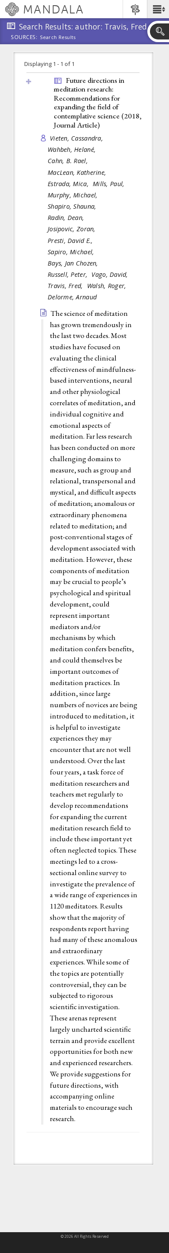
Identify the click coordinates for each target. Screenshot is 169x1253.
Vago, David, (110, 274)
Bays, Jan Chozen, (74, 263)
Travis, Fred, (66, 286)
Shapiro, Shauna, (73, 206)
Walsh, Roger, (107, 286)
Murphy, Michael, (74, 195)
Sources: (24, 38)
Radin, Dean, (67, 217)
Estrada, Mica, (69, 184)
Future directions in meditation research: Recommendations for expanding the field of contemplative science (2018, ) (98, 102)
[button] (158, 9)
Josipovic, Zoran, (73, 229)
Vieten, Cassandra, (77, 138)
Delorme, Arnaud (72, 297)
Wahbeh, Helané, (73, 149)
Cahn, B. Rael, (69, 161)
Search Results (58, 37)
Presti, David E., (71, 240)
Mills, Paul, (110, 184)
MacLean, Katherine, (78, 172)
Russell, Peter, (68, 274)
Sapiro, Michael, (72, 252)
